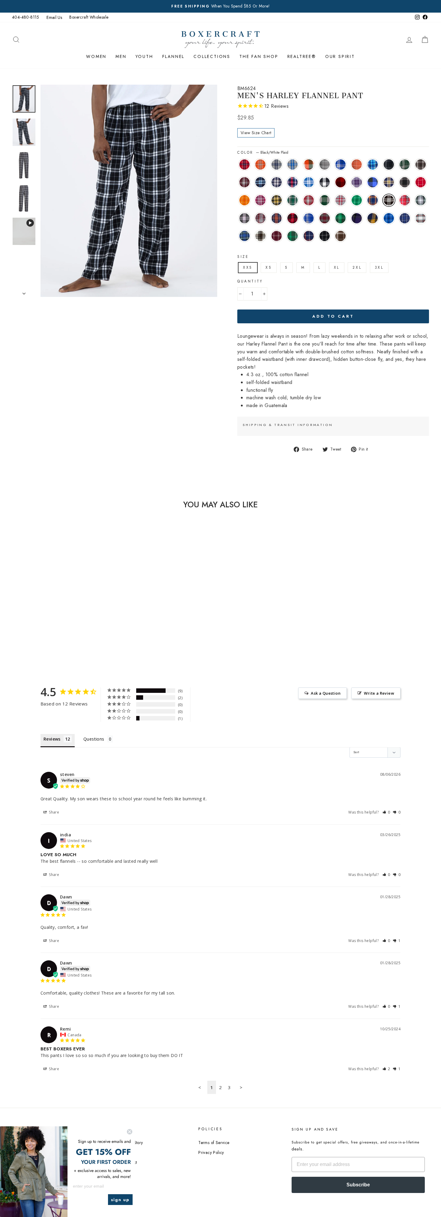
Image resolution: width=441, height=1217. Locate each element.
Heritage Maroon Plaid (244, 182)
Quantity (250, 281)
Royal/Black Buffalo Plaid (373, 182)
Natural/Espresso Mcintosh (260, 236)
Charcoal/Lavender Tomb (244, 218)
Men (121, 56)
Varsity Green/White (292, 236)
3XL (379, 267)
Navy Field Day (405, 218)
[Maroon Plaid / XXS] (63, 631)
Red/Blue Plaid (292, 182)
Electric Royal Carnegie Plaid (340, 165)
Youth (144, 56)
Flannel (173, 56)
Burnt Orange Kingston (260, 165)
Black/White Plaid (389, 200)
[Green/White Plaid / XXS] (47, 631)
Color (262, 152)
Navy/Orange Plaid (277, 218)
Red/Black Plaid (292, 218)
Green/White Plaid (421, 200)
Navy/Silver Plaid (277, 182)
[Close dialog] (130, 1132)
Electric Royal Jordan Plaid (309, 218)
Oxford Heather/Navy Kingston (277, 165)
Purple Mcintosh (357, 218)
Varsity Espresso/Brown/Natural (340, 236)
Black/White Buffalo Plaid (325, 182)
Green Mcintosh (340, 218)
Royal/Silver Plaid (309, 182)
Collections (212, 56)
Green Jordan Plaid (405, 165)
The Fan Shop (258, 56)
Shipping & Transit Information (288, 424)
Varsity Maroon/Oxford (277, 236)
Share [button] (53, 812)
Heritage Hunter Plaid (292, 200)
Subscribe (358, 1184)
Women (96, 56)
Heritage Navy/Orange (373, 200)
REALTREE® (301, 56)
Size (243, 256)
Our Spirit (340, 56)
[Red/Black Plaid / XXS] (79, 631)
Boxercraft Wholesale (88, 17)
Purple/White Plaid (357, 182)
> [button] (241, 1087)
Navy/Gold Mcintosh (373, 218)
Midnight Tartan (244, 236)
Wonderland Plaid (421, 218)
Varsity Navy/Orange (309, 236)
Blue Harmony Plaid (373, 165)
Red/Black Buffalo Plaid (340, 182)
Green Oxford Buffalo (325, 200)
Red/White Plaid (405, 200)
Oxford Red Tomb (340, 200)
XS (269, 267)
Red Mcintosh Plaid (325, 218)
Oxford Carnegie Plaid (325, 165)
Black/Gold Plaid (277, 200)
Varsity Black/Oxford (325, 236)
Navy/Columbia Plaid (260, 182)
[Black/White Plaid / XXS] (31, 631)
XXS (248, 267)
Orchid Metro (260, 200)
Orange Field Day (244, 200)
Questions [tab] (93, 739)
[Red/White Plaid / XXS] (39, 631)
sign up (120, 1200)
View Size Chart (256, 133)
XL (337, 267)
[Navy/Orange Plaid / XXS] (71, 631)
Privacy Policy (211, 1152)
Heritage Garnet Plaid (309, 200)
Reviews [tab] (52, 739)
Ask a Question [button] (325, 693)
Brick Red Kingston (244, 165)
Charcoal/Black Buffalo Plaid (405, 182)
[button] (386, 812)
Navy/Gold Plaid (389, 182)
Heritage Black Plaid (421, 165)
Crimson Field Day (421, 182)
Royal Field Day (389, 218)
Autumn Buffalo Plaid (309, 165)
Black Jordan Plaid (389, 165)
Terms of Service (213, 1143)
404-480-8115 (25, 17)
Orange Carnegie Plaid (357, 165)
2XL (357, 267)
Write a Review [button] (379, 693)
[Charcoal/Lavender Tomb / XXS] (55, 631)
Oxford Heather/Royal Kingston (292, 165)
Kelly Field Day (357, 200)
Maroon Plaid (260, 218)
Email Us (54, 17)
